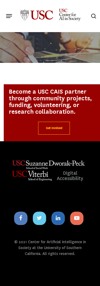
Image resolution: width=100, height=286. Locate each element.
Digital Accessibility (70, 176)
